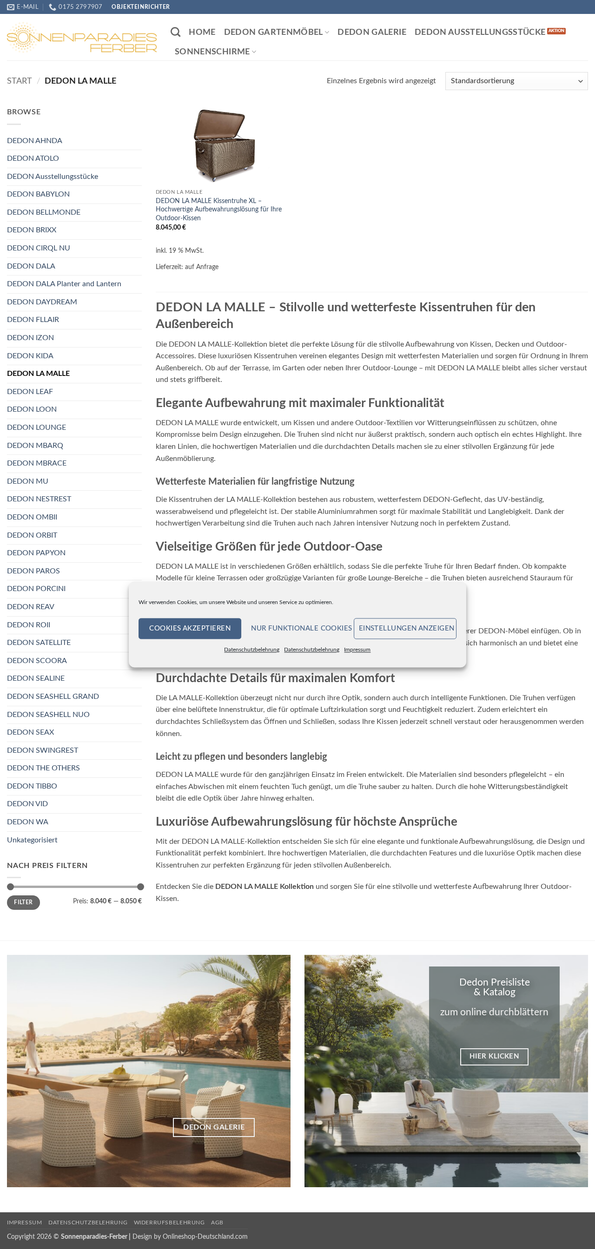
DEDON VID (27, 804)
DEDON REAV (30, 607)
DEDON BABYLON (38, 194)
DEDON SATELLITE (39, 642)
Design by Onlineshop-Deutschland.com (190, 1236)
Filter (23, 902)
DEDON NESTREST (39, 499)
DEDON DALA (31, 266)
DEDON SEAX (30, 732)
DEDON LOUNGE (36, 427)
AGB (217, 1222)
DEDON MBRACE (36, 463)
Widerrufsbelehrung (169, 1222)
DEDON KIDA (30, 356)
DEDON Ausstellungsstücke (480, 32)
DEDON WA (27, 822)
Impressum (357, 649)
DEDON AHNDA (34, 141)
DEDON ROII (28, 625)
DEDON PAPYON (36, 553)
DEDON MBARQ (35, 445)
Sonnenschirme (212, 52)
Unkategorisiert (32, 840)
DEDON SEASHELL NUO (48, 714)
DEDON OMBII (32, 517)
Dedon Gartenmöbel (273, 32)
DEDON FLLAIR (33, 319)
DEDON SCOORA (37, 660)
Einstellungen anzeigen (407, 628)
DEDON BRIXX (31, 230)
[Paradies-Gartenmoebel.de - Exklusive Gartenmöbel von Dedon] (82, 37)
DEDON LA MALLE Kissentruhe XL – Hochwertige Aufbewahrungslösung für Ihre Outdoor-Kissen (219, 209)
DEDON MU (27, 481)
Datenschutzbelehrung (251, 649)
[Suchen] (175, 31)
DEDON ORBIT (32, 535)
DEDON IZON (30, 338)
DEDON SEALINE (36, 678)
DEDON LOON (32, 409)
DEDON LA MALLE (38, 373)
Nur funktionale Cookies (300, 628)
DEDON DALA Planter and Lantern (64, 284)
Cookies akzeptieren (190, 628)
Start (19, 81)
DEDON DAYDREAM (42, 302)
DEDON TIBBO (32, 786)
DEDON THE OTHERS (43, 768)
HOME (202, 32)
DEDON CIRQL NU (38, 248)
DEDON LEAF (30, 391)
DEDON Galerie (371, 32)
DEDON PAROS (33, 571)
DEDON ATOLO (33, 158)
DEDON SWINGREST (42, 750)
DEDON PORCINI (36, 588)
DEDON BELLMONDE (43, 212)
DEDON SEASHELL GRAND (53, 696)
